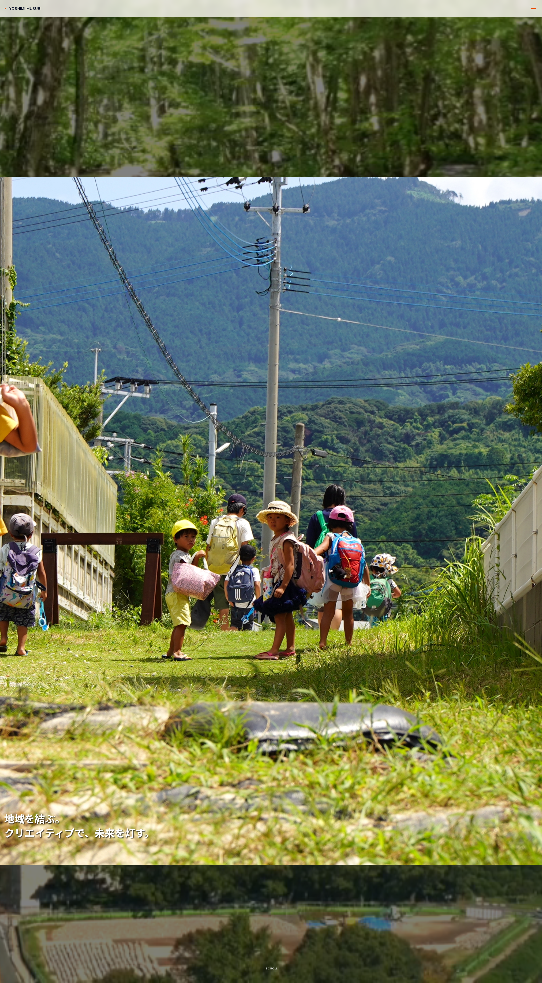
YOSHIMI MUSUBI (25, 8)
